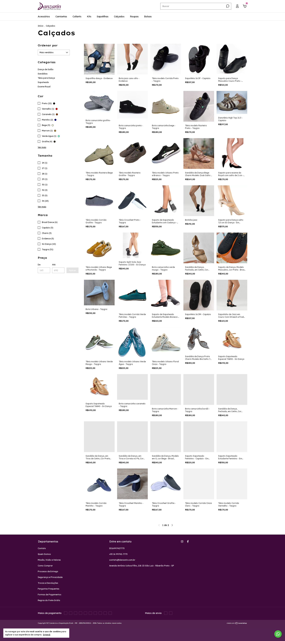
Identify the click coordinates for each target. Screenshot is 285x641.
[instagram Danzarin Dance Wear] (182, 541)
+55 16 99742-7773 (118, 554)
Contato (42, 548)
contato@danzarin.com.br (122, 560)
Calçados (119, 16)
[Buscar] (227, 6)
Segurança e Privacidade (50, 577)
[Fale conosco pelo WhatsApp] (278, 634)
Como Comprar (45, 565)
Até (53, 264)
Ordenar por (48, 45)
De (39, 264)
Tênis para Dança (46, 78)
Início (40, 26)
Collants (77, 16)
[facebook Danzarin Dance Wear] (188, 541)
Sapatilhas (102, 16)
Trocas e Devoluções (48, 583)
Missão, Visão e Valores (49, 560)
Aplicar (72, 270)
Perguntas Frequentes (48, 589)
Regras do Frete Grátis (49, 600)
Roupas (134, 16)
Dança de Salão (45, 69)
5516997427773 (117, 548)
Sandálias (43, 73)
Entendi (46, 634)
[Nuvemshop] (237, 623)
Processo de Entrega (48, 571)
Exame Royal (44, 86)
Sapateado (43, 82)
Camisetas (61, 16)
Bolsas (148, 16)
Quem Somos (44, 554)
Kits (89, 16)
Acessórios (44, 16)
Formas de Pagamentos (49, 594)
